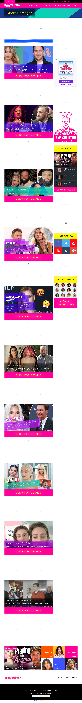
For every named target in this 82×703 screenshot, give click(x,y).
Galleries (74, 678)
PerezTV (38, 5)
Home (7, 41)
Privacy (39, 690)
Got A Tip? (10, 1)
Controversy (57, 5)
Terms (44, 690)
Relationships (47, 5)
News (60, 678)
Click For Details (28, 76)
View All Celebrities (65, 303)
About (26, 690)
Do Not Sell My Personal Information (41, 696)
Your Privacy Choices (42, 700)
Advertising (33, 690)
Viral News (66, 5)
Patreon (31, 5)
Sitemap (49, 690)
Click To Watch (66, 190)
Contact (55, 690)
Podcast (74, 5)
